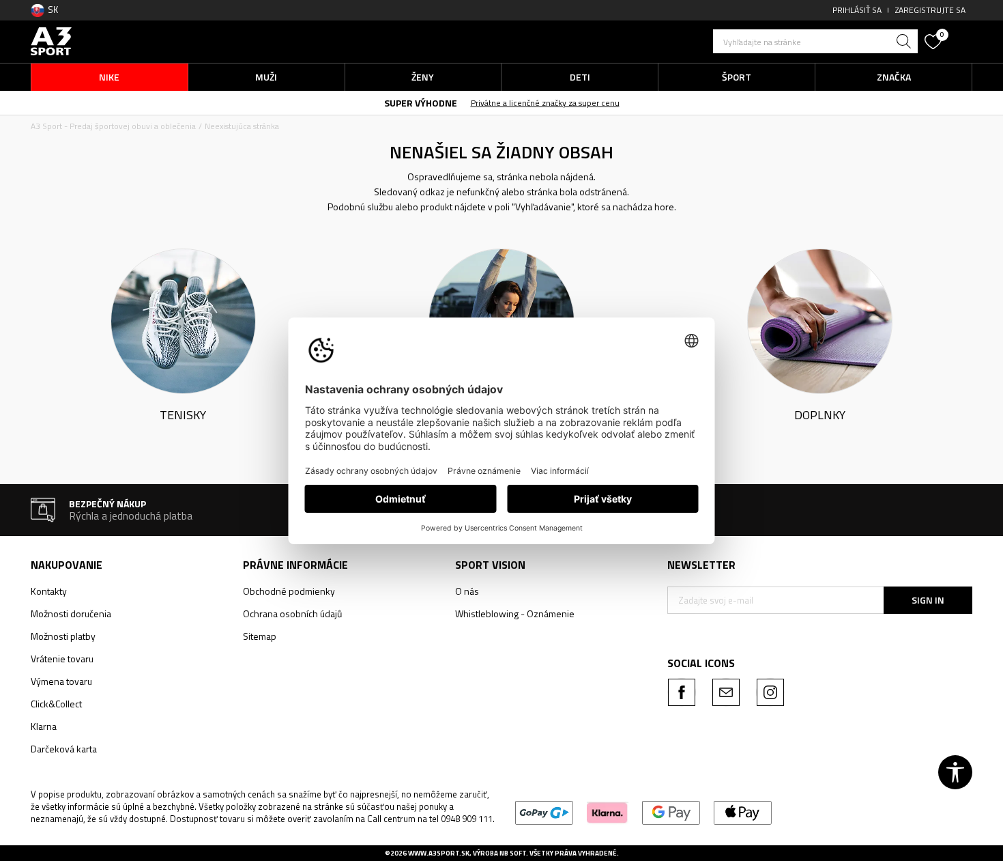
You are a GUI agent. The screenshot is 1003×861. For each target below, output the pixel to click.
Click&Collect (56, 703)
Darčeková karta (64, 749)
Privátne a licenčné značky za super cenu (545, 102)
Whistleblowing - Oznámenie (515, 613)
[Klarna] (607, 812)
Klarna (44, 726)
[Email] (726, 692)
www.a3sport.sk (438, 853)
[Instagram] (770, 692)
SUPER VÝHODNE (420, 103)
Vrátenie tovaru (62, 658)
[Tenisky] (183, 320)
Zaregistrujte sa (930, 9)
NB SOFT (512, 853)
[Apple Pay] (743, 812)
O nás (467, 591)
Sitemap (259, 636)
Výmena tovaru (61, 681)
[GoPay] (544, 812)
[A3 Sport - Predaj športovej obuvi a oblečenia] (51, 40)
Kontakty (49, 591)
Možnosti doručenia (71, 613)
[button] (815, 41)
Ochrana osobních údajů (292, 613)
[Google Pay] (671, 812)
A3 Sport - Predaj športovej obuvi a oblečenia (113, 125)
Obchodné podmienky (289, 591)
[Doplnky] (819, 320)
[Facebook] (681, 692)
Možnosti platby (63, 636)
